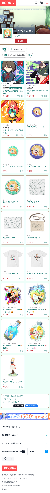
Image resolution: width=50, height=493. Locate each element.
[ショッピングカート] (41, 3)
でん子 (17, 36)
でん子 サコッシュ (34, 238)
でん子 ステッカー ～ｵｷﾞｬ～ (37, 127)
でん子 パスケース (9, 238)
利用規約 (13, 475)
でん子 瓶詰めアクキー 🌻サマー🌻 (37, 310)
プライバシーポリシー (21, 478)
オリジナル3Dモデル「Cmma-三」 (13, 92)
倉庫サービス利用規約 (26, 475)
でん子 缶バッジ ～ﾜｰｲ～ (12, 202)
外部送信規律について (9, 482)
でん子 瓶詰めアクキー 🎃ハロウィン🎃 (12, 310)
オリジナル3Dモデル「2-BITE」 (37, 92)
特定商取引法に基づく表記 (11, 485)
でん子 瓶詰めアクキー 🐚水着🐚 (12, 346)
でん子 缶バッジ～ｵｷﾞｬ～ (36, 166)
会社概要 (5, 475)
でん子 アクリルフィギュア (13, 383)
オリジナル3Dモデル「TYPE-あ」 (13, 131)
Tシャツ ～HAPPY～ (10, 273)
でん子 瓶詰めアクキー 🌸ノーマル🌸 (37, 346)
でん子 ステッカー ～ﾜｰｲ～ (13, 166)
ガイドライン (6, 478)
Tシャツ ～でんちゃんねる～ (37, 274)
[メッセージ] (30, 55)
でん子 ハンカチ (33, 202)
